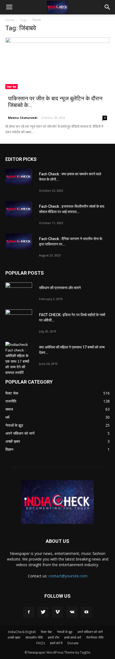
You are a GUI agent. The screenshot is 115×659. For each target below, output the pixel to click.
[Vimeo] (57, 612)
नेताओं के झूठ (64, 632)
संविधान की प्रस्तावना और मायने (60, 288)
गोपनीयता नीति (94, 637)
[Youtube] (86, 612)
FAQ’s (40, 643)
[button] (107, 7)
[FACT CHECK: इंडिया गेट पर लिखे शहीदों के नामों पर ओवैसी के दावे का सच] (18, 318)
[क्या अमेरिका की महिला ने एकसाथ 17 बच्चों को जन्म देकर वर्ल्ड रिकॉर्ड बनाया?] (18, 359)
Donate (73, 643)
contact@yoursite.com (67, 575)
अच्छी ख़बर (13, 637)
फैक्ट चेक (11, 87)
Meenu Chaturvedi (22, 118)
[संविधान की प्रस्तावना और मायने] (18, 291)
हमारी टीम (53, 637)
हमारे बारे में (56, 643)
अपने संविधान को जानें (90, 632)
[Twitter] (43, 612)
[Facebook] (28, 612)
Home (10, 20)
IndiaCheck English (22, 632)
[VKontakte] (72, 612)
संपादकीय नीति (34, 637)
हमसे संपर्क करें (72, 637)
